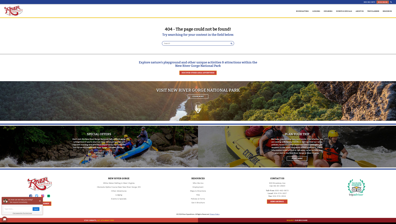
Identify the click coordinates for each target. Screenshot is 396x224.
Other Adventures (119, 191)
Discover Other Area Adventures (198, 73)
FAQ (198, 195)
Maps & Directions (198, 191)
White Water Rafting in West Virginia (118, 183)
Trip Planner (373, 11)
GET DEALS (99, 153)
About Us (360, 11)
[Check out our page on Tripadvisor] (48, 196)
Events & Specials (344, 11)
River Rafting (302, 11)
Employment (198, 187)
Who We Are (198, 183)
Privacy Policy (215, 214)
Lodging (316, 11)
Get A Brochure (198, 202)
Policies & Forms (198, 199)
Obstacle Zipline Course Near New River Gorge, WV (119, 187)
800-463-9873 (369, 2)
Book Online (383, 2)
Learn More (198, 96)
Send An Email (277, 202)
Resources (387, 11)
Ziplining (328, 11)
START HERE (297, 158)
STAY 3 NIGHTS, (99, 220)
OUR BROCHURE (297, 220)
